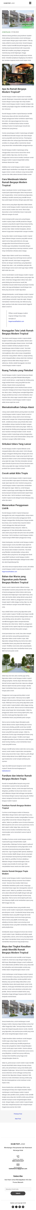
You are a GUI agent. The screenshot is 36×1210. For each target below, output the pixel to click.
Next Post (18, 1118)
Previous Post (18, 1114)
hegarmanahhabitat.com (16, 321)
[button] (30, 3)
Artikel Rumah (6, 32)
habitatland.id (6, 771)
